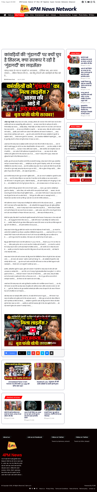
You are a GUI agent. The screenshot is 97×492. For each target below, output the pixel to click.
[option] (81, 140)
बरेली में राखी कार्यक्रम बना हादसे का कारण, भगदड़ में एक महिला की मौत (12, 414)
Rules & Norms (74, 488)
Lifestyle (53, 15)
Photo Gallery (83, 15)
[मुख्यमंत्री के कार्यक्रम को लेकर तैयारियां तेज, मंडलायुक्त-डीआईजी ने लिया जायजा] (74, 108)
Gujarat (52, 2)
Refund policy (83, 488)
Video (92, 15)
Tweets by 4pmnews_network (61, 441)
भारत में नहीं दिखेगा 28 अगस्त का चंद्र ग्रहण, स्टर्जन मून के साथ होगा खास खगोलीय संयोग (32, 415)
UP (35, 2)
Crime (32, 15)
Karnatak (57, 2)
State (26, 15)
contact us (92, 488)
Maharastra (64, 2)
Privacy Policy (50, 488)
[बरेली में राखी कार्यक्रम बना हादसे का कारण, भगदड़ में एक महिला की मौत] (13, 406)
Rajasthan (46, 2)
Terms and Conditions (61, 488)
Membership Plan (65, 15)
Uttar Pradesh (19, 15)
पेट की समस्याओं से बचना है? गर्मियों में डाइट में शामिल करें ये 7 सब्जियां (81, 146)
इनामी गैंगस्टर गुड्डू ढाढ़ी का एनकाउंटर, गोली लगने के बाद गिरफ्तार (52, 414)
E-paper (74, 15)
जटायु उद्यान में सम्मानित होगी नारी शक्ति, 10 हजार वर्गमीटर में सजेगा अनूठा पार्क (86, 97)
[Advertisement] (48, 33)
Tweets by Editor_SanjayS (81, 441)
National (30, 2)
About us (42, 488)
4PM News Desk (10, 79)
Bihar (38, 2)
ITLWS (94, 485)
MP (41, 2)
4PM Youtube (23, 2)
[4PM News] (48, 8)
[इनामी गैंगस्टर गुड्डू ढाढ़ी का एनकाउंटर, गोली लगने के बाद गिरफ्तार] (52, 406)
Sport (47, 15)
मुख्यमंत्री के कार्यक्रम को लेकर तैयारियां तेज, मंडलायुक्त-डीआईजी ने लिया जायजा (86, 110)
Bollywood (72, 2)
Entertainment (39, 15)
